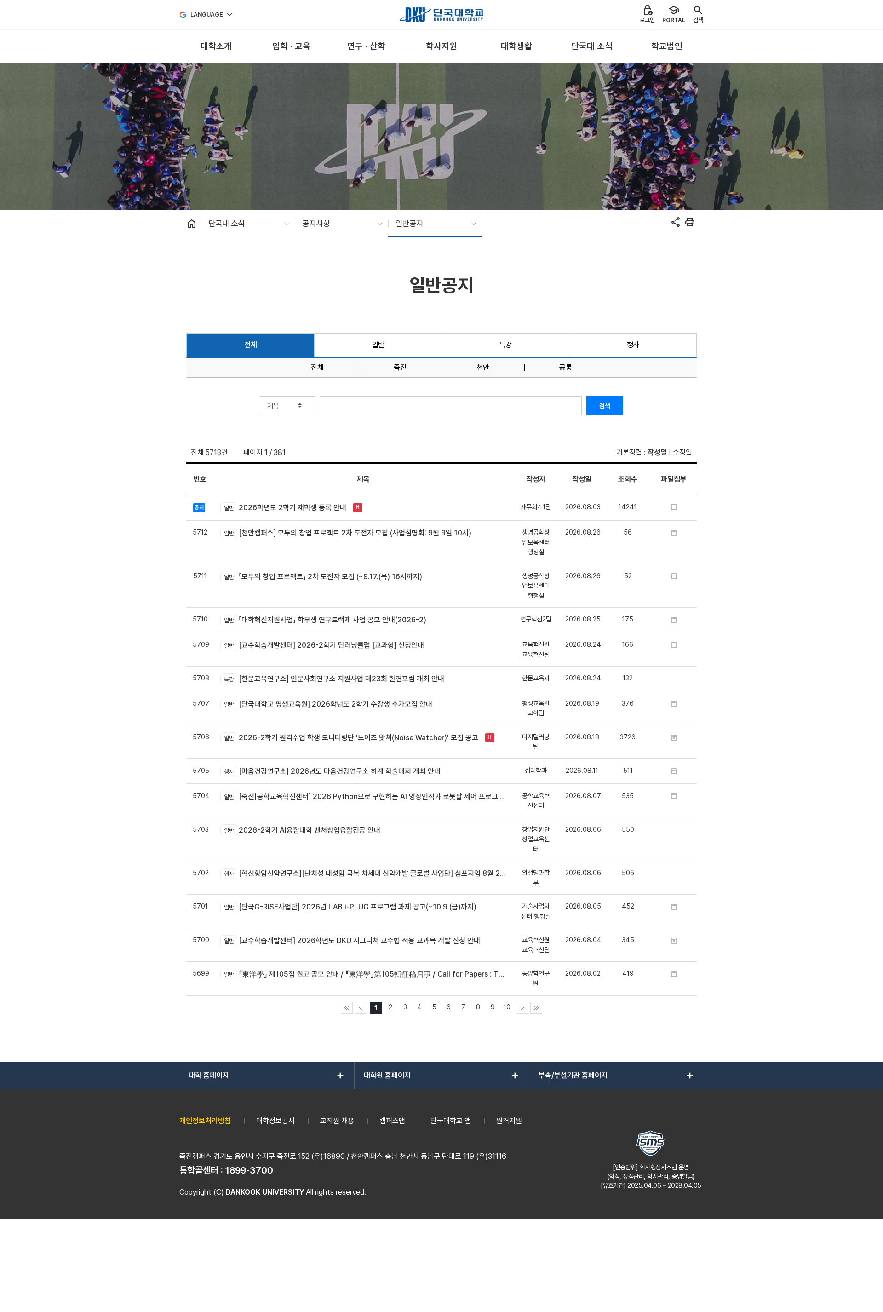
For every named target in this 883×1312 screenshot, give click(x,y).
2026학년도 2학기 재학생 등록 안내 (285, 507)
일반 (378, 344)
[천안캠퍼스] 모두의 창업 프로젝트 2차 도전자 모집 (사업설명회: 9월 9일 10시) (347, 533)
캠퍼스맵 (392, 1120)
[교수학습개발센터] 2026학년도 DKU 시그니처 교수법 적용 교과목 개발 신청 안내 (352, 940)
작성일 (657, 452)
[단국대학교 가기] (441, 14)
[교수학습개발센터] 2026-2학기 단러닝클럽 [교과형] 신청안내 (324, 645)
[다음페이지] (522, 1008)
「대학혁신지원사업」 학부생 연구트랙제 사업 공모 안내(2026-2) (325, 620)
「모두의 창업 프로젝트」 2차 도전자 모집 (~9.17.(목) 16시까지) (323, 576)
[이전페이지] (361, 1008)
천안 (482, 367)
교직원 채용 (337, 1120)
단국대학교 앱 (450, 1120)
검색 (604, 405)
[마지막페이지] (536, 1008)
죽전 (400, 367)
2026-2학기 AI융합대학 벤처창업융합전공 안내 (302, 830)
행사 (633, 344)
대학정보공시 (275, 1120)
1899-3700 (249, 1170)
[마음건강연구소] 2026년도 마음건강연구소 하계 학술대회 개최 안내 (332, 771)
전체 (250, 344)
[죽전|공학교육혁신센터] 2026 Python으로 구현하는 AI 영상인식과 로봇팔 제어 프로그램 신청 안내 (365, 796)
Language (206, 14)
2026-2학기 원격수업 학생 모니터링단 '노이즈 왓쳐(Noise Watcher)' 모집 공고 (351, 737)
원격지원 (509, 1120)
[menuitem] (215, 46)
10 (507, 1007)
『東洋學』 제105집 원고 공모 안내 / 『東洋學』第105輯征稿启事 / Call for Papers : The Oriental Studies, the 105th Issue (365, 974)
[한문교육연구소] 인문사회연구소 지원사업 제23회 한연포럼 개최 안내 (334, 678)
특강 (505, 344)
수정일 (682, 452)
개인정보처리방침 (205, 1120)
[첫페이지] (347, 1008)
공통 (565, 367)
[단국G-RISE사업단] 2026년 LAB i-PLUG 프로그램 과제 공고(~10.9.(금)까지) (350, 907)
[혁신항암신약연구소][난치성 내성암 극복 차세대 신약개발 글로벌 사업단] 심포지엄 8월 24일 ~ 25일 (365, 873)
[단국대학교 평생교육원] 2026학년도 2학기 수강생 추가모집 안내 (328, 704)
